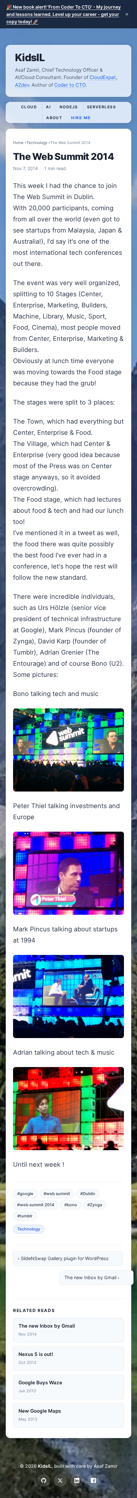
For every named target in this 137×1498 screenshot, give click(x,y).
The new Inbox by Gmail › (91, 1277)
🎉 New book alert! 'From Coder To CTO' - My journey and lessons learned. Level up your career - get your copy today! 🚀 (63, 14)
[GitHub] (44, 1480)
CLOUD (29, 106)
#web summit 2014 (35, 1204)
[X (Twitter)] (60, 1480)
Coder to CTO (70, 85)
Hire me (80, 117)
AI (48, 106)
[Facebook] (93, 1480)
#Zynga (94, 1204)
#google (25, 1193)
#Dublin (87, 1193)
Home (18, 142)
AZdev (22, 85)
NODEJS (69, 106)
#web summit (57, 1193)
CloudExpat (103, 77)
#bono (70, 1204)
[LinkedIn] (77, 1480)
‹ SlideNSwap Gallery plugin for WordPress (63, 1258)
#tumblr (24, 1216)
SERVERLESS (101, 106)
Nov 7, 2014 (25, 168)
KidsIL (30, 57)
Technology (36, 142)
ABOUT (54, 117)
